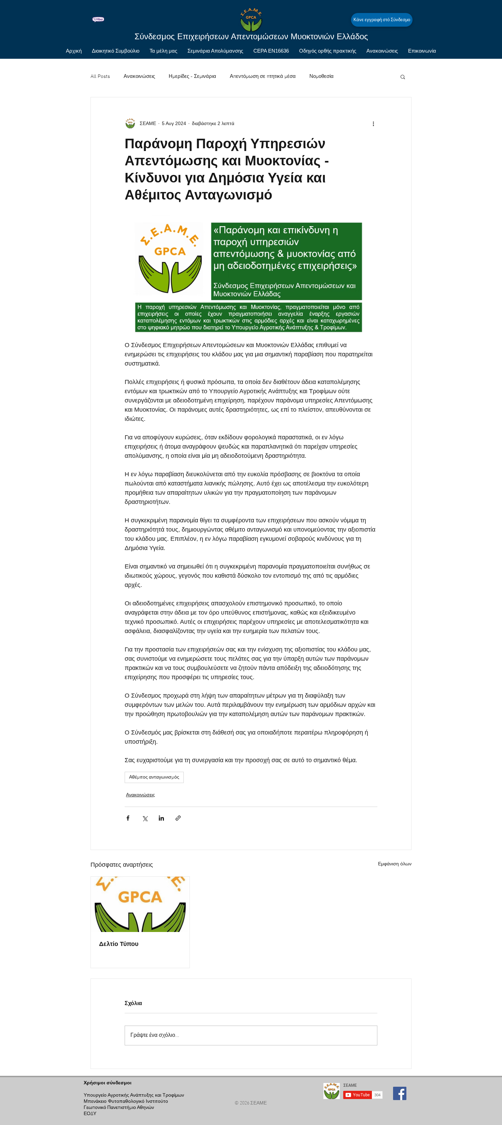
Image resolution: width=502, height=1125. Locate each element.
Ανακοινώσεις (139, 76)
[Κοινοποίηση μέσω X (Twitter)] (144, 818)
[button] (403, 76)
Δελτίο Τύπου (118, 944)
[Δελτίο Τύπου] (140, 904)
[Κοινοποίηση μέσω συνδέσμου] (178, 818)
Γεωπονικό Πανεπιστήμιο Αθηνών (119, 1108)
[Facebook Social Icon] (399, 1093)
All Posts (100, 76)
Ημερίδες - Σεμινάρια (192, 76)
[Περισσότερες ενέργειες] (373, 123)
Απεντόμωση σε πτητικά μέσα (263, 76)
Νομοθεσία (321, 76)
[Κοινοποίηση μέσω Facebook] (128, 818)
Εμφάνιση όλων (395, 863)
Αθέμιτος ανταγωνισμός (154, 777)
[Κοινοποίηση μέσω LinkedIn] (161, 818)
